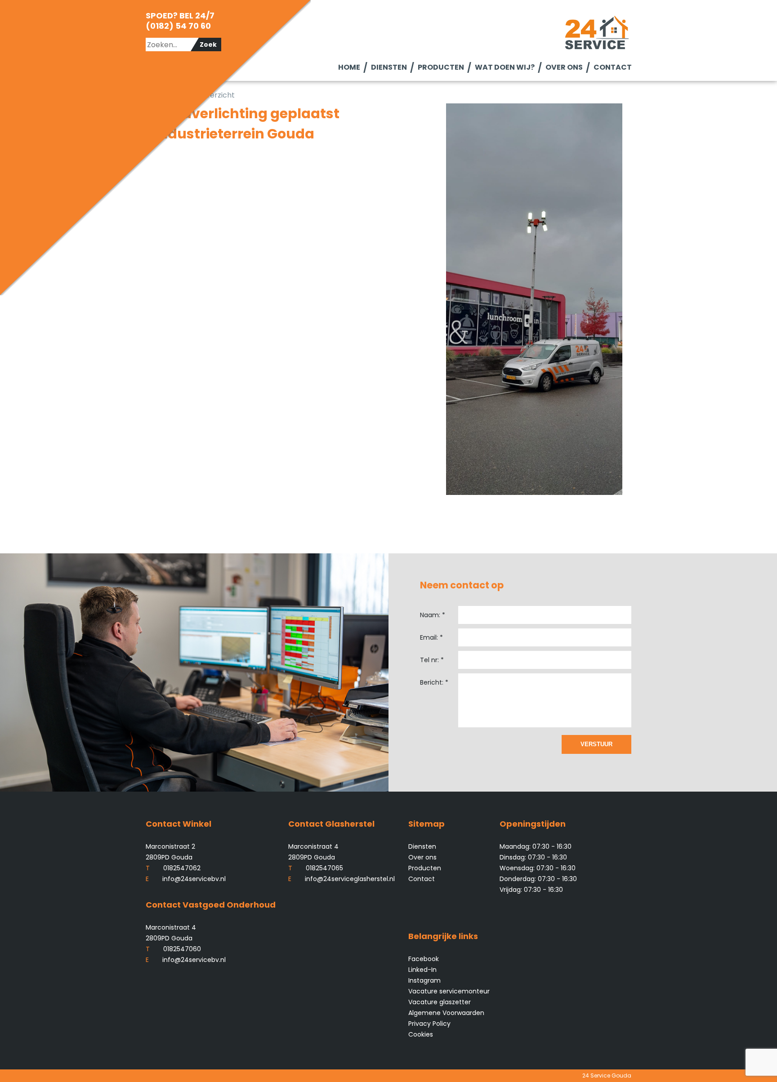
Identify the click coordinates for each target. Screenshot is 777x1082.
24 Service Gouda (606, 1075)
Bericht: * (434, 682)
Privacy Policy (429, 1023)
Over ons (563, 67)
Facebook (423, 958)
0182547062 (173, 868)
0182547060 (173, 948)
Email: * (431, 637)
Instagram (424, 980)
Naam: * (432, 614)
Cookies (420, 1034)
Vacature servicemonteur (449, 991)
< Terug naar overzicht (195, 95)
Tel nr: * (432, 659)
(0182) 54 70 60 (178, 25)
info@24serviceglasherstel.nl (341, 878)
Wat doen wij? (504, 67)
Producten (440, 67)
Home (349, 67)
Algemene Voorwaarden (446, 1012)
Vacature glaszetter (439, 1001)
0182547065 (315, 868)
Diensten (388, 67)
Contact (612, 67)
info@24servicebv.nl (186, 878)
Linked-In (422, 969)
